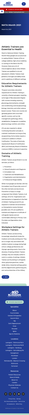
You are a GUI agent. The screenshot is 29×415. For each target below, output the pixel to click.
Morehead (14, 355)
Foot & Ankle (14, 313)
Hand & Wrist (14, 318)
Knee (14, 326)
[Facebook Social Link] (5, 393)
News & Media (14, 377)
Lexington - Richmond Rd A (15, 342)
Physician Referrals (14, 385)
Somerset (14, 366)
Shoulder (14, 328)
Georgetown (14, 353)
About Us (14, 380)
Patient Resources (14, 375)
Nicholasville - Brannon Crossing (14, 361)
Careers (14, 382)
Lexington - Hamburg (14, 348)
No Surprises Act (11, 404)
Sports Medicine (14, 334)
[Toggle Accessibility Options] (2, 11)
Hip (14, 321)
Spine (14, 331)
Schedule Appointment (15, 9)
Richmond (14, 363)
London (14, 358)
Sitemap (18, 398)
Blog (7, 12)
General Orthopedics (14, 315)
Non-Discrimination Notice (10, 401)
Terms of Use (21, 401)
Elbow (14, 310)
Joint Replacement (14, 323)
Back (6, 277)
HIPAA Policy (19, 404)
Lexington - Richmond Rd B (15, 345)
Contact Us (14, 388)
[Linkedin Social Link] (14, 393)
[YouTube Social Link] (18, 393)
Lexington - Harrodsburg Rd (14, 350)
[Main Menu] (24, 4)
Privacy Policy (12, 398)
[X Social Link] (10, 393)
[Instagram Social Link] (23, 393)
